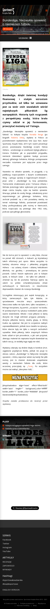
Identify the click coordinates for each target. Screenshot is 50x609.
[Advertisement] (25, 484)
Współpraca (42, 603)
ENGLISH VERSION (11, 589)
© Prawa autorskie (10, 603)
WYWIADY (7, 569)
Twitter (6, 543)
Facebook (7, 539)
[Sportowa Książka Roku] (9, 14)
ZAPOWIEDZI (8, 565)
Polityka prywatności (27, 603)
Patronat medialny (23, 605)
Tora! (30, 366)
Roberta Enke (17, 137)
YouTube (7, 551)
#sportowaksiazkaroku (13, 580)
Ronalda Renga (36, 134)
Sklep (35, 605)
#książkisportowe (10, 584)
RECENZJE (7, 561)
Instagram (7, 547)
